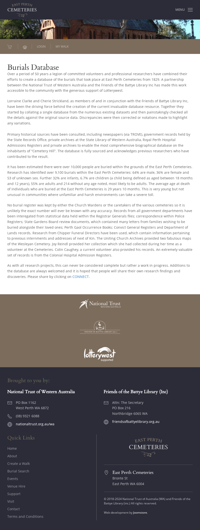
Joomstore (140, 512)
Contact (13, 509)
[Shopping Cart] (10, 46)
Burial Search (18, 471)
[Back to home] (22, 10)
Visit (10, 501)
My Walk (62, 46)
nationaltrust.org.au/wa (35, 424)
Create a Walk (18, 463)
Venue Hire (16, 486)
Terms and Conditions (25, 516)
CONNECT (80, 276)
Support (13, 493)
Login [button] (41, 46)
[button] (184, 10)
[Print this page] (25, 47)
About (12, 456)
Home (12, 448)
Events (12, 478)
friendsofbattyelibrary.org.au (136, 421)
